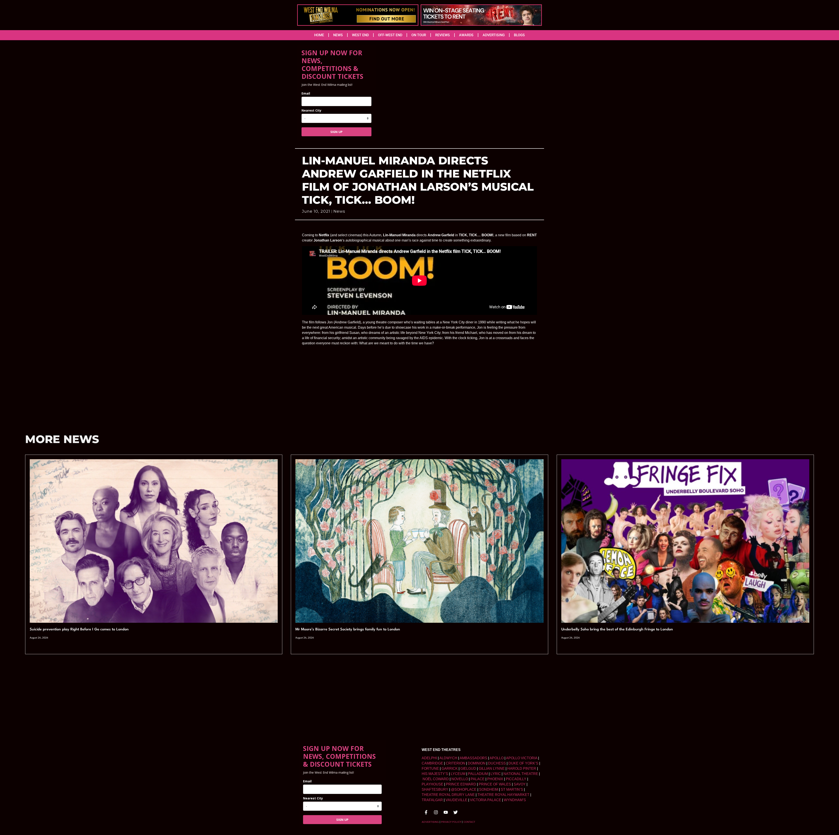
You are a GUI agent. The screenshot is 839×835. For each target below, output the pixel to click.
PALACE (478, 779)
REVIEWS (442, 35)
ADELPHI (429, 758)
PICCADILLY (516, 779)
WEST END (360, 35)
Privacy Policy (451, 821)
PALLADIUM (478, 774)
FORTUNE (430, 768)
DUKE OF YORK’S (523, 763)
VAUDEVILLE (456, 800)
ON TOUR (418, 35)
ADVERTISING (494, 35)
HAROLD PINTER (521, 768)
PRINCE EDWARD (461, 784)
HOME (319, 35)
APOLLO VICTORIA (521, 758)
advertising (430, 821)
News (339, 211)
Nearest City (311, 110)
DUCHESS (497, 763)
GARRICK (450, 768)
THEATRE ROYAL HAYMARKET (503, 795)
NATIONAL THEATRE (520, 774)
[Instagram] (436, 812)
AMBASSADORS (473, 758)
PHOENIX (495, 779)
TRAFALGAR (432, 800)
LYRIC (496, 774)
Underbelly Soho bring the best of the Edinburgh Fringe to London (617, 629)
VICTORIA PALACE (485, 800)
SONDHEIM (488, 789)
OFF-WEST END (390, 35)
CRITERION (455, 763)
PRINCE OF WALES (495, 784)
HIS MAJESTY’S (435, 774)
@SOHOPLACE (464, 789)
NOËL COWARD (436, 779)
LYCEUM (458, 774)
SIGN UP (336, 132)
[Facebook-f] (426, 812)
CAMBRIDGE (432, 763)
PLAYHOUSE (432, 784)
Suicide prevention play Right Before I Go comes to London (79, 629)
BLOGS (519, 35)
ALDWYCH (448, 758)
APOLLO (497, 758)
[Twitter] (455, 812)
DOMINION (476, 763)
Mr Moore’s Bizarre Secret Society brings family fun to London (347, 629)
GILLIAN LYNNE (492, 768)
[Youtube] (445, 812)
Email (306, 93)
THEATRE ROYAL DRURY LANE (448, 795)
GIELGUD (468, 768)
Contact (469, 821)
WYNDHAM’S (515, 800)
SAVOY (520, 784)
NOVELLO (459, 779)
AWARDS (466, 35)
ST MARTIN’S (512, 789)
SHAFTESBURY (435, 789)
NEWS (338, 35)
